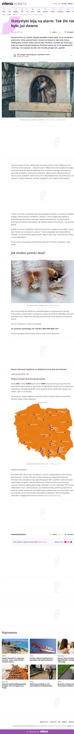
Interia (3, 14)
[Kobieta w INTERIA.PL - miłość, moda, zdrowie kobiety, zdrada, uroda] (20, 3)
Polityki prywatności (49, 726)
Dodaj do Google (32, 56)
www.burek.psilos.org (52, 495)
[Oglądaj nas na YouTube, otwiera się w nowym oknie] (65, 542)
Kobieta (9, 14)
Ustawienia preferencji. (61, 726)
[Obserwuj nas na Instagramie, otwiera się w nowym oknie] (68, 542)
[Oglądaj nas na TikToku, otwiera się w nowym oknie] (71, 542)
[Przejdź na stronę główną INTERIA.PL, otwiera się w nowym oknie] (7, 3)
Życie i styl (15, 14)
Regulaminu (38, 726)
